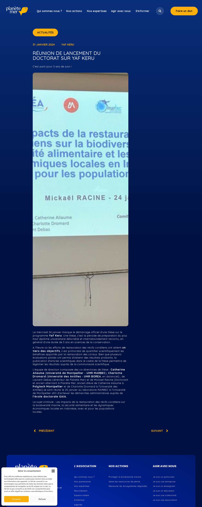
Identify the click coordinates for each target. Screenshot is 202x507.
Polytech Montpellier (48, 386)
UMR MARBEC (96, 373)
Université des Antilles (64, 376)
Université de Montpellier (65, 373)
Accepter (16, 499)
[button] (53, 471)
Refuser (42, 499)
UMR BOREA (92, 376)
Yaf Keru (55, 335)
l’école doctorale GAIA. (50, 396)
